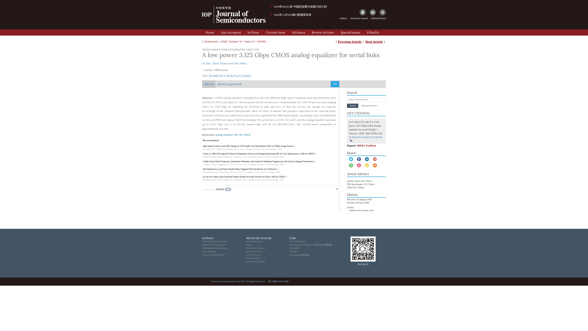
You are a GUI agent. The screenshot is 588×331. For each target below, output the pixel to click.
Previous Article (350, 42)
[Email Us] (371, 12)
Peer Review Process (255, 248)
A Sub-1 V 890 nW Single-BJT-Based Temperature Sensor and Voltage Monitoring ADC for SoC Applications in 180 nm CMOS (258, 154)
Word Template (209, 251)
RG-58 (238, 134)
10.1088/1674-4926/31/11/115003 (230, 76)
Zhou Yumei (220, 63)
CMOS (247, 134)
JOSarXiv (373, 32)
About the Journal (359, 18)
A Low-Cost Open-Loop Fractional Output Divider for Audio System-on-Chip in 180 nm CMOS (244, 177)
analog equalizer (224, 134)
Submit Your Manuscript (213, 245)
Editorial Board (378, 18)
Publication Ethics (254, 251)
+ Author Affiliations (215, 70)
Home (209, 32)
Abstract (209, 84)
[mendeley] (375, 159)
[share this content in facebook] (359, 159)
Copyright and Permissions (215, 248)
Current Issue (275, 32)
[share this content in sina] (359, 165)
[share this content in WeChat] (351, 165)
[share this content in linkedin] (367, 159)
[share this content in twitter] (351, 159)
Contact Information (255, 262)
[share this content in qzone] (367, 165)
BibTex (361, 145)
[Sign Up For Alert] (381, 12)
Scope (249, 245)
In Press (253, 32)
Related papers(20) (229, 84)
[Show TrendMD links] (337, 189)
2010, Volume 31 (231, 41)
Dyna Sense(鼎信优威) (299, 255)
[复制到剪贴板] (351, 140)
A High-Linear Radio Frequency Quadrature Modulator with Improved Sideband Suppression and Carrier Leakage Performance (258, 161)
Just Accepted (231, 32)
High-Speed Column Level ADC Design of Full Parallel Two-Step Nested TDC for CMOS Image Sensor (248, 146)
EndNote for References (213, 255)
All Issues (298, 32)
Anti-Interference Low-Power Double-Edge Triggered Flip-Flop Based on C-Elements (240, 169)
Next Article (374, 42)
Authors (343, 18)
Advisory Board (253, 255)
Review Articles (323, 32)
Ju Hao (206, 63)
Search (353, 106)
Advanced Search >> (369, 106)
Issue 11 (249, 41)
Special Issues (350, 32)
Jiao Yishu (240, 63)
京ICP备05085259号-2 (279, 281)
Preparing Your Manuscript (215, 241)
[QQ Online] (361, 12)
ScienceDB (294, 248)
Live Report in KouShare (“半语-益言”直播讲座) (310, 245)
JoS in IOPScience (297, 241)
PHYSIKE (293, 251)
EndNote (371, 145)
